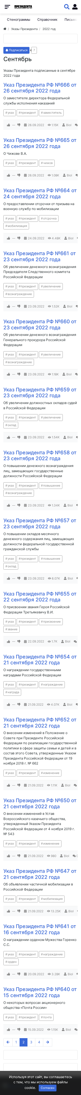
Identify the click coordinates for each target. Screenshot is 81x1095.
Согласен (47, 1088)
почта (47, 1017)
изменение (51, 773)
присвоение (52, 621)
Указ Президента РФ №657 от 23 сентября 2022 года (39, 523)
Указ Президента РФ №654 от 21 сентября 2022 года (40, 660)
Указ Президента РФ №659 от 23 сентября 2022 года (39, 392)
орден (12, 961)
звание (13, 629)
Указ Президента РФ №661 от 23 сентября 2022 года (39, 256)
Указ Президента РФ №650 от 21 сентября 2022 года (39, 803)
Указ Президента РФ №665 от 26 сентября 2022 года (39, 143)
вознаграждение (20, 294)
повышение (51, 485)
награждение (53, 684)
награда (13, 692)
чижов (48, 163)
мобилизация (17, 226)
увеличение (52, 286)
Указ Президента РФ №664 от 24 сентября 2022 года (40, 193)
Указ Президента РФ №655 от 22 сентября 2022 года (39, 597)
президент (28, 112)
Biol (68, 125)
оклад (12, 425)
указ (11, 112)
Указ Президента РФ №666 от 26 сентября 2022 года (39, 88)
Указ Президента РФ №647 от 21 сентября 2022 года (39, 874)
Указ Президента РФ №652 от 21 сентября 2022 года (39, 722)
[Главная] (4, 29)
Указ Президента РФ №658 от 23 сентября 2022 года (39, 455)
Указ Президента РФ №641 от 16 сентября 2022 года (39, 929)
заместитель (52, 112)
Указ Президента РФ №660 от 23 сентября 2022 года (39, 324)
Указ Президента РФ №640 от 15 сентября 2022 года (40, 992)
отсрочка (49, 218)
